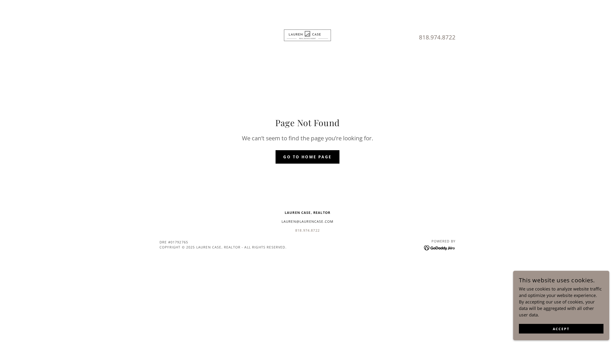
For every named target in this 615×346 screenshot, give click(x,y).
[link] (307, 37)
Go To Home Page (307, 157)
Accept (561, 329)
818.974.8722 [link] (437, 37)
